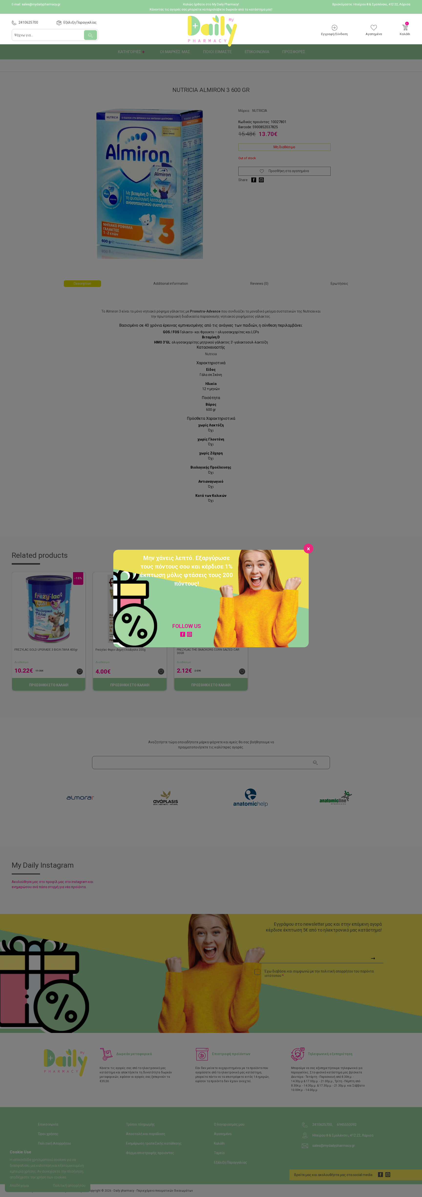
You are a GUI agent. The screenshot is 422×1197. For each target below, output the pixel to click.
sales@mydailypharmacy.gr (41, 4)
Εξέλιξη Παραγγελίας (80, 22)
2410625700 (28, 22)
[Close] (308, 548)
